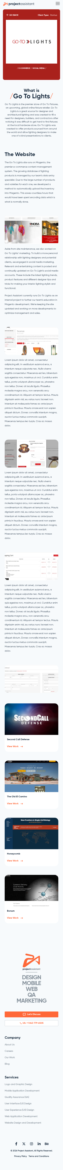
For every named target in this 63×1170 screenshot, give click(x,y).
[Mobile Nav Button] (57, 3)
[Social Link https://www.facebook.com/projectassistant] (16, 1144)
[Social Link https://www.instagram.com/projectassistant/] (31, 1144)
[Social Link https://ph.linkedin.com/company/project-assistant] (39, 1144)
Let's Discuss (33, 1014)
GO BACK (13, 15)
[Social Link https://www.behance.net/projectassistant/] (46, 1144)
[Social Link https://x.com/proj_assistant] (24, 1144)
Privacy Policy (20, 1156)
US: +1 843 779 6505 (33, 1023)
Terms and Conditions (39, 1156)
